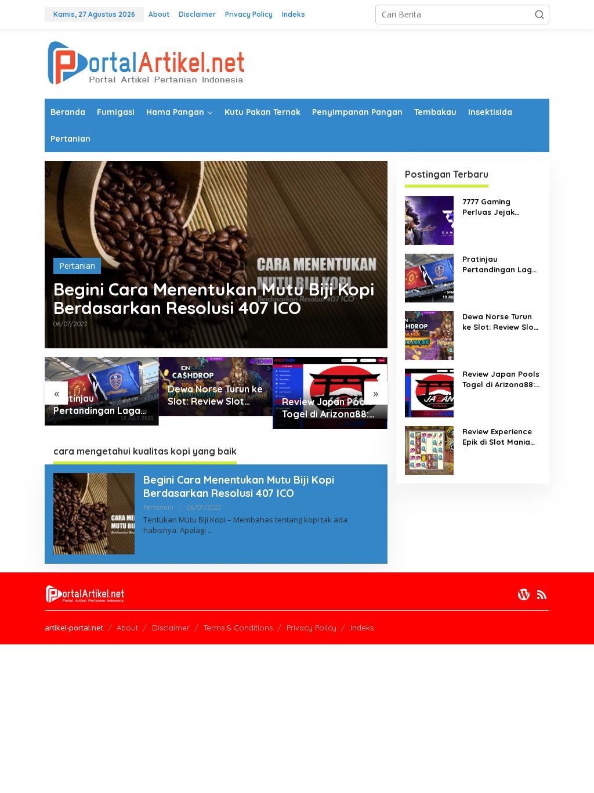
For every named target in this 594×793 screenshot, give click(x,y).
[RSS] (541, 594)
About (127, 627)
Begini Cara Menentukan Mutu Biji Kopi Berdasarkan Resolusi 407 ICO (213, 298)
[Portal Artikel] (146, 63)
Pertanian (77, 265)
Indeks (362, 627)
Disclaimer (171, 627)
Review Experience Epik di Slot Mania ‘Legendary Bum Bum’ (497, 437)
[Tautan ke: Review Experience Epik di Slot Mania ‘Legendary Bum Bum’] (429, 449)
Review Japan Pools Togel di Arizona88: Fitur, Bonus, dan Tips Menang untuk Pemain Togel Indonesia (330, 408)
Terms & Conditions (238, 627)
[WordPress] (523, 594)
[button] (539, 14)
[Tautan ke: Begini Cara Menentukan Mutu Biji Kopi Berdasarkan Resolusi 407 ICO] (94, 512)
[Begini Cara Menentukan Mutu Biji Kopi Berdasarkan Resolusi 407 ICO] (210, 530)
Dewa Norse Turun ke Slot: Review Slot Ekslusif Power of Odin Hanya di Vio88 (215, 395)
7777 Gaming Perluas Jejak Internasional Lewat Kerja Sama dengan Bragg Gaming (500, 207)
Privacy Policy (311, 627)
